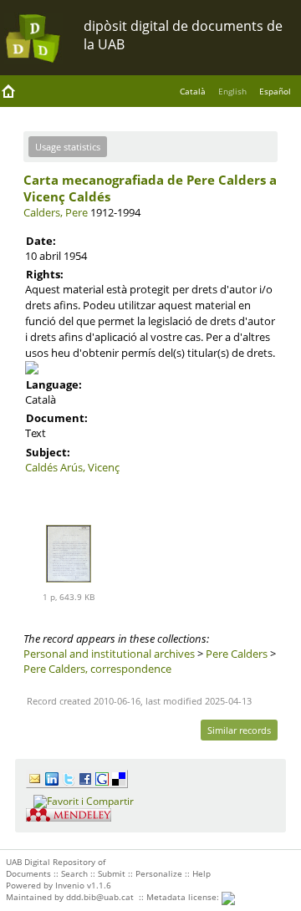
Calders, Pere (55, 212)
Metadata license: (184, 897)
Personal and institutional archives (109, 653)
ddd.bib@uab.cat (100, 897)
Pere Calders (237, 653)
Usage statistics (67, 146)
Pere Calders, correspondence (97, 668)
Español (275, 91)
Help (201, 873)
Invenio (69, 885)
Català (193, 91)
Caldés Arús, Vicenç (72, 467)
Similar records (239, 730)
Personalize (158, 873)
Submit (111, 873)
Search (74, 873)
